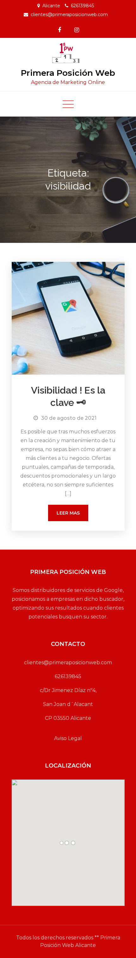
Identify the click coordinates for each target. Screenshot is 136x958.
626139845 (82, 6)
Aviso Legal (68, 738)
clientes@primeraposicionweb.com (69, 14)
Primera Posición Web (68, 73)
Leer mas (68, 513)
